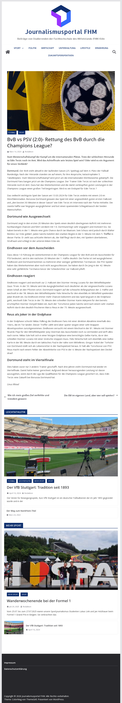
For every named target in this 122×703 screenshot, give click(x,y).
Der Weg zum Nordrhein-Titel (21, 510)
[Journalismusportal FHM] (7, 51)
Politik (32, 48)
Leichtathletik (24, 481)
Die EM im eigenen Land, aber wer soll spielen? (89, 395)
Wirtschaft (47, 48)
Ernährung (101, 48)
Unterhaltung (67, 48)
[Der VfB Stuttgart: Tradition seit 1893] (61, 446)
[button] (22, 48)
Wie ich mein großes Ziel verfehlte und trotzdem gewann (28, 397)
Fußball (11, 132)
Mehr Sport (39, 481)
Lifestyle (85, 48)
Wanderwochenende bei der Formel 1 (39, 600)
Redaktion (29, 151)
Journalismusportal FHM (61, 31)
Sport (17, 48)
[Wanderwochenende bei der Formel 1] (61, 560)
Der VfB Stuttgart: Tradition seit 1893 (38, 487)
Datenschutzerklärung (15, 669)
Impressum (9, 662)
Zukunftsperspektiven (61, 55)
